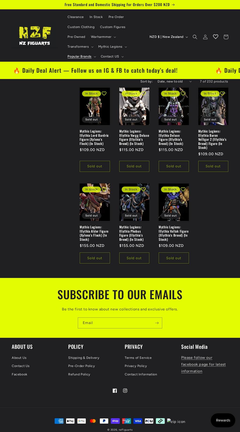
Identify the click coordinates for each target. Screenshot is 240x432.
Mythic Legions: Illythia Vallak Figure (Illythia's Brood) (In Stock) (174, 233)
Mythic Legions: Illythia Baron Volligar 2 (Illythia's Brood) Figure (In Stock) (212, 139)
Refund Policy (79, 374)
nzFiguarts (126, 429)
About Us (19, 358)
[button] (103, 37)
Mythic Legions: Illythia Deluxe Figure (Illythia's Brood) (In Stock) (171, 137)
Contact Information (141, 374)
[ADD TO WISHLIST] (104, 93)
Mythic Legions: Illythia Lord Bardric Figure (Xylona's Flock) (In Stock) (94, 137)
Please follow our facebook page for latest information (203, 364)
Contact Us (21, 366)
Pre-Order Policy (81, 366)
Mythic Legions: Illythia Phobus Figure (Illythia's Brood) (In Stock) (131, 233)
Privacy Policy (136, 366)
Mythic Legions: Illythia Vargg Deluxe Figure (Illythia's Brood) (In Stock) (134, 137)
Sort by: (146, 81)
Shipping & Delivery (83, 358)
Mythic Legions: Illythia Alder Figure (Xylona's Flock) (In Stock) (94, 233)
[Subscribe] (157, 322)
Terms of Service (138, 358)
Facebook (19, 374)
